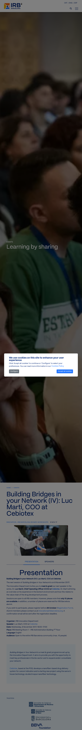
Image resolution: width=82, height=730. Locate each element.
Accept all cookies (65, 371)
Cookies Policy (57, 366)
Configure (14, 371)
